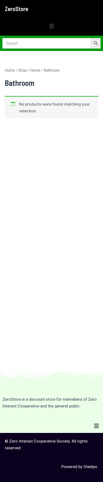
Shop (22, 70)
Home (10, 70)
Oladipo (90, 466)
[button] (51, 26)
